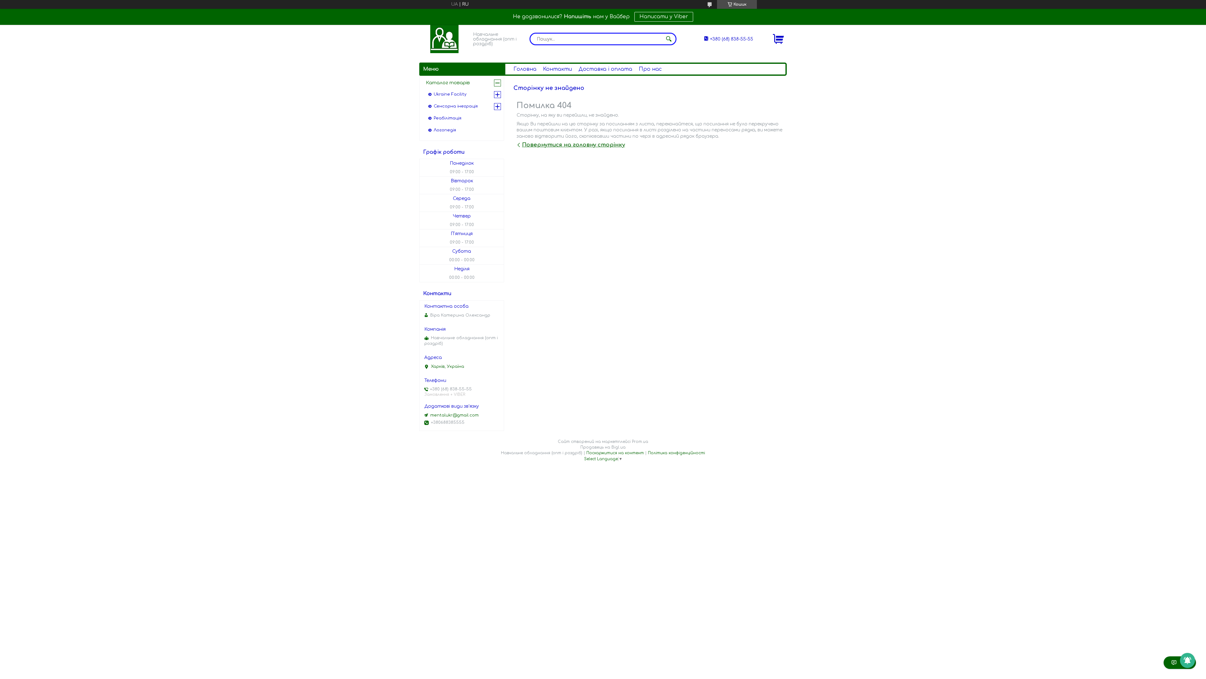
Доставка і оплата (605, 69)
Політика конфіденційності (676, 453)
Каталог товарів (448, 83)
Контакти (557, 69)
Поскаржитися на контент (615, 453)
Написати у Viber (663, 16)
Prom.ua (640, 441)
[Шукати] (668, 39)
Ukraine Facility (450, 94)
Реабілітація (447, 118)
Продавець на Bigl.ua (603, 447)
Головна (524, 69)
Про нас (650, 69)
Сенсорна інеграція (456, 106)
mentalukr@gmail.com (454, 415)
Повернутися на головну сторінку (573, 145)
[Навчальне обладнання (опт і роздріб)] (444, 39)
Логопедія (445, 130)
